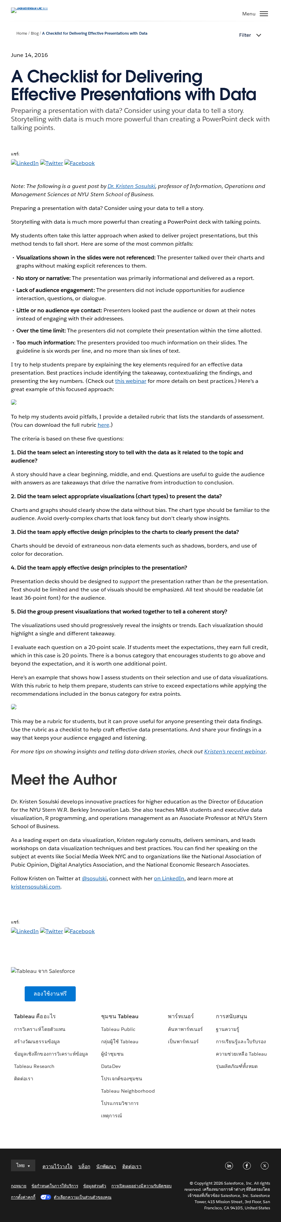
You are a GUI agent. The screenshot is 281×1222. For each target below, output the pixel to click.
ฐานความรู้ (227, 1029)
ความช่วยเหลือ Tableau (241, 1054)
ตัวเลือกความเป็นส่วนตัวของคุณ (82, 1197)
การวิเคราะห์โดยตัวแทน (39, 1029)
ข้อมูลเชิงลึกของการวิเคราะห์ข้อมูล (51, 1054)
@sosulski (94, 878)
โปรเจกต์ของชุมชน (121, 1079)
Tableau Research (34, 1066)
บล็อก (84, 1166)
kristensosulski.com (35, 886)
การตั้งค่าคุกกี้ (23, 1197)
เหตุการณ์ (111, 1116)
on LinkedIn (169, 878)
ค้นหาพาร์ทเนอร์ (185, 1029)
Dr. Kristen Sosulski (131, 186)
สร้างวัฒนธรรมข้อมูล (37, 1041)
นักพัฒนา (106, 1166)
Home (21, 33)
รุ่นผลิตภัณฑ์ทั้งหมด (236, 1066)
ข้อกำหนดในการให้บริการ (55, 1186)
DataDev (110, 1066)
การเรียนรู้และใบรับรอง (241, 1041)
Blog (35, 33)
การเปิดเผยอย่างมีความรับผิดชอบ (141, 1186)
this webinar (130, 381)
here (103, 424)
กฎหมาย (18, 1186)
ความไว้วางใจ (57, 1166)
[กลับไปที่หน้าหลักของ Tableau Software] (35, 7)
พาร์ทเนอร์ (181, 1016)
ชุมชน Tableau (119, 1016)
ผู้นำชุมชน (112, 1054)
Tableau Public (118, 1029)
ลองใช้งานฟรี (50, 993)
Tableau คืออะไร (35, 1016)
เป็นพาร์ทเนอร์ (183, 1041)
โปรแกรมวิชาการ (119, 1103)
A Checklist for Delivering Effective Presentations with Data (94, 33)
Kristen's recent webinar (234, 751)
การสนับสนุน (231, 1016)
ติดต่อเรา (23, 1079)
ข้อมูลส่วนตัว (94, 1186)
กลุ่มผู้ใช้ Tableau (119, 1041)
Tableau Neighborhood (128, 1091)
